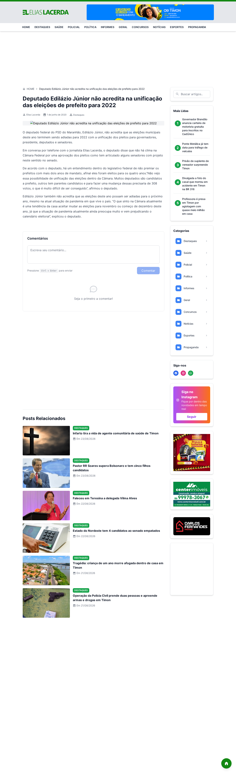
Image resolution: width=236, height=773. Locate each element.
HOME (26, 27)
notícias (159, 27)
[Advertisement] (118, 57)
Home (30, 88)
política (90, 27)
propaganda (197, 27)
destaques (42, 27)
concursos (140, 27)
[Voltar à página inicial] (226, 763)
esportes (177, 27)
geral (123, 27)
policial (74, 27)
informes (107, 27)
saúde (59, 27)
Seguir (191, 417)
